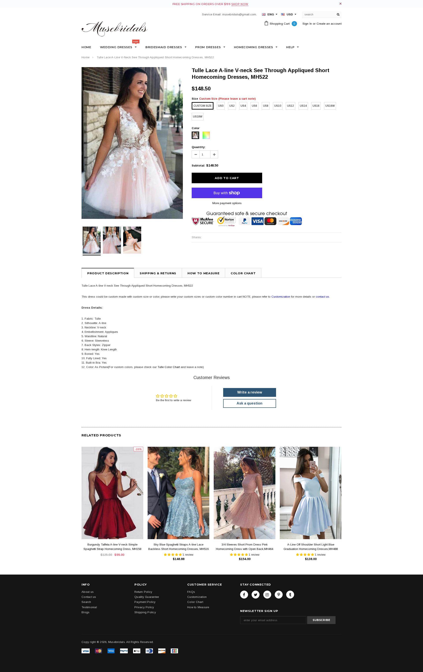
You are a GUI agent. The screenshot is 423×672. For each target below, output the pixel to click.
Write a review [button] (249, 392)
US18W (197, 116)
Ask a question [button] (249, 403)
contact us (322, 296)
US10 (277, 105)
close (340, 4)
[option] (132, 143)
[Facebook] (244, 595)
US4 (243, 105)
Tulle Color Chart (169, 367)
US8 (265, 105)
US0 (220, 105)
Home (85, 57)
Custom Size (202, 105)
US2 (232, 105)
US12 (290, 105)
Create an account (329, 23)
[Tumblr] (290, 595)
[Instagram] (267, 595)
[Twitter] (256, 595)
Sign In (307, 23)
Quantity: (198, 147)
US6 (254, 105)
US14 (303, 105)
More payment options (227, 203)
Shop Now (240, 4)
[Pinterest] (279, 595)
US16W (330, 105)
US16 (316, 105)
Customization (280, 296)
